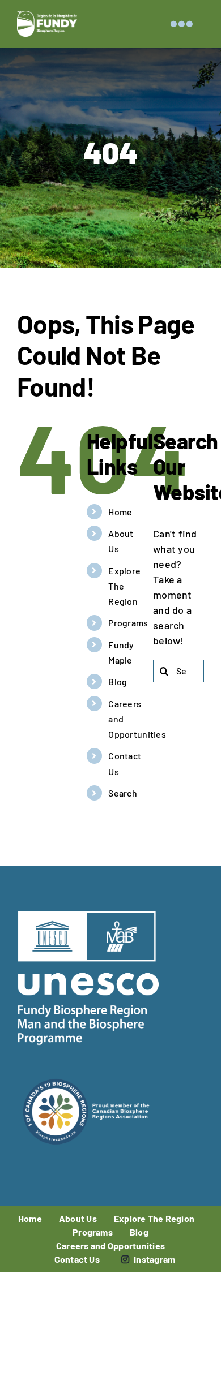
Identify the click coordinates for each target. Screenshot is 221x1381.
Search (122, 793)
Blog (117, 681)
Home (120, 511)
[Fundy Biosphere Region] (47, 16)
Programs (128, 622)
